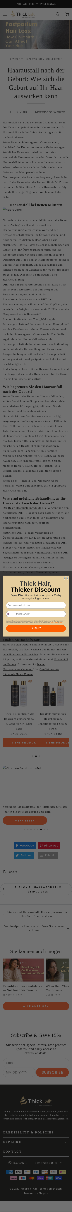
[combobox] (10, 614)
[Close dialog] (66, 578)
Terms (60, 622)
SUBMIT (36, 628)
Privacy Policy (54, 622)
